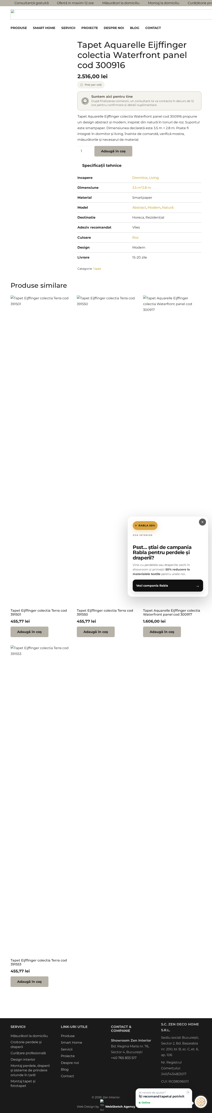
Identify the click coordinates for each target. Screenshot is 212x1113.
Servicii (66, 1049)
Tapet (97, 269)
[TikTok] (136, 1065)
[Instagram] (120, 1066)
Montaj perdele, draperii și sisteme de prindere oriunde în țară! (30, 1070)
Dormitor (139, 178)
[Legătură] (190, 27)
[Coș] (196, 28)
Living (154, 178)
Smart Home (71, 1042)
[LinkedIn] (143, 1065)
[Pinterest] (128, 1065)
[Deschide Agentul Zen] (200, 1101)
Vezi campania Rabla (168, 585)
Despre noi (70, 1063)
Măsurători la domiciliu (29, 1036)
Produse (68, 1036)
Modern (154, 207)
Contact (67, 1076)
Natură (167, 207)
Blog (65, 1069)
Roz (135, 237)
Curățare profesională (28, 1053)
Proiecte (68, 1056)
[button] (29, 28)
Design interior (23, 1059)
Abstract (139, 207)
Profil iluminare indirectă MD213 (50, 1099)
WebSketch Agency (120, 1106)
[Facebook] (112, 1065)
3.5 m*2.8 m (141, 188)
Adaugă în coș (113, 151)
